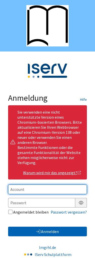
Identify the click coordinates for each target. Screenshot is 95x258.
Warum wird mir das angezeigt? (50, 172)
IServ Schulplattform (53, 254)
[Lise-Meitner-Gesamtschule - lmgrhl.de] (47, 25)
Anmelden (50, 231)
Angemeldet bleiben (31, 212)
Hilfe (83, 99)
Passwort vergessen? (69, 212)
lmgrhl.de (47, 247)
